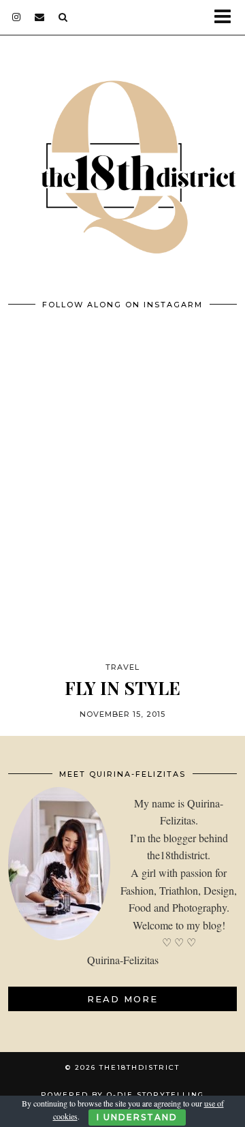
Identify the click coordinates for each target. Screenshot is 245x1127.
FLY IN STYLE (122, 687)
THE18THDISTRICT (139, 1067)
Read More (122, 998)
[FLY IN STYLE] (122, 508)
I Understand (137, 1117)
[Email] (40, 17)
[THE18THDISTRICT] (122, 159)
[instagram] (16, 17)
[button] (227, 17)
